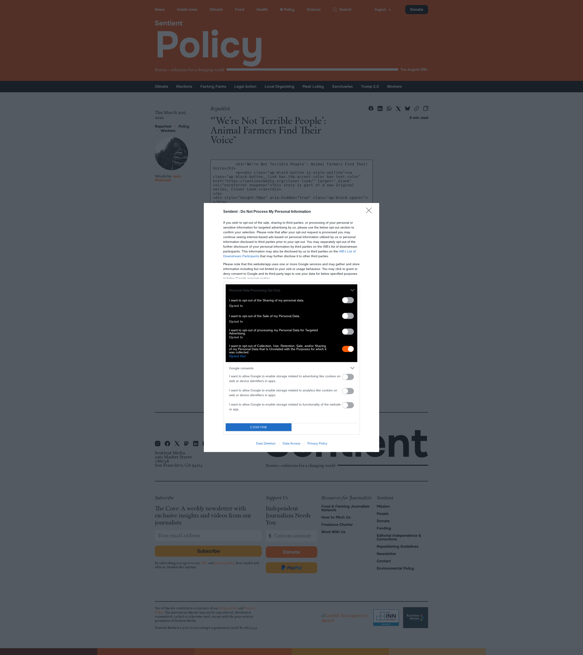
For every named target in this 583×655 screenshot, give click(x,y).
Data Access (291, 443)
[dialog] (291, 327)
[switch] (348, 300)
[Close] (370, 212)
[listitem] (291, 290)
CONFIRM (258, 427)
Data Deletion (266, 443)
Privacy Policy (317, 443)
